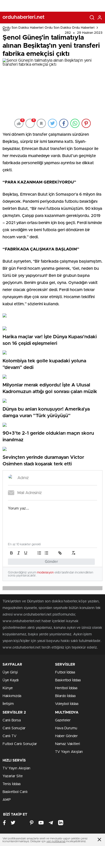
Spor (6, 30)
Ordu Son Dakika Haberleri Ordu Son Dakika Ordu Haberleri (49, 27)
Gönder (51, 562)
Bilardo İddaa (65, 696)
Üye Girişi (10, 672)
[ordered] (39, 553)
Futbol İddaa (65, 672)
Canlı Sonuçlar (14, 728)
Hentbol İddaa (66, 688)
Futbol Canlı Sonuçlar (20, 744)
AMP (7, 800)
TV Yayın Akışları (69, 752)
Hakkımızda (12, 696)
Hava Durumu (66, 728)
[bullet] (46, 553)
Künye (8, 688)
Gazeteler (63, 720)
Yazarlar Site (13, 776)
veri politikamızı (55, 841)
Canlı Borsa (12, 720)
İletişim (8, 704)
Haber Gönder (66, 736)
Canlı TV (9, 736)
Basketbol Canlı (15, 792)
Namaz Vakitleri (67, 744)
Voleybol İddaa (66, 704)
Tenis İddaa (11, 784)
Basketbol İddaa (68, 680)
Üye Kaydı (11, 680)
